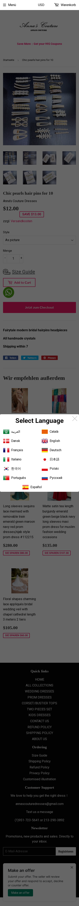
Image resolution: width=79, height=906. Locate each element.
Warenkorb (68, 5)
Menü (12, 5)
